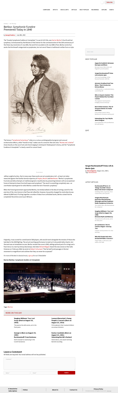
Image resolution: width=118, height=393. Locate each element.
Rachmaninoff (93, 172)
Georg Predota (10, 35)
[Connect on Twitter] (33, 389)
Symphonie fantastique (20, 140)
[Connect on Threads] (43, 389)
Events (111, 10)
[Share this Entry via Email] (78, 35)
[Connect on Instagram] (37, 389)
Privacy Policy (98, 389)
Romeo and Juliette (66, 143)
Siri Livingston (92, 171)
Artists (55, 10)
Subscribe (109, 2)
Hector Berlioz (56, 40)
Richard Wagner (44, 247)
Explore (104, 10)
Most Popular (84, 10)
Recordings (95, 10)
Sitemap (109, 391)
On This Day (13, 23)
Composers (46, 10)
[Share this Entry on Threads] (78, 50)
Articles (74, 10)
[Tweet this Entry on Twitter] (78, 44)
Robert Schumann (37, 249)
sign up (30, 256)
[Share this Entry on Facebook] (78, 41)
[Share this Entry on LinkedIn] (78, 47)
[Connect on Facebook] (30, 389)
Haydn (40, 178)
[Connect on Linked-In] (40, 389)
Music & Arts (65, 10)
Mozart (45, 178)
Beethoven (54, 178)
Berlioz (10, 307)
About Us (55, 390)
